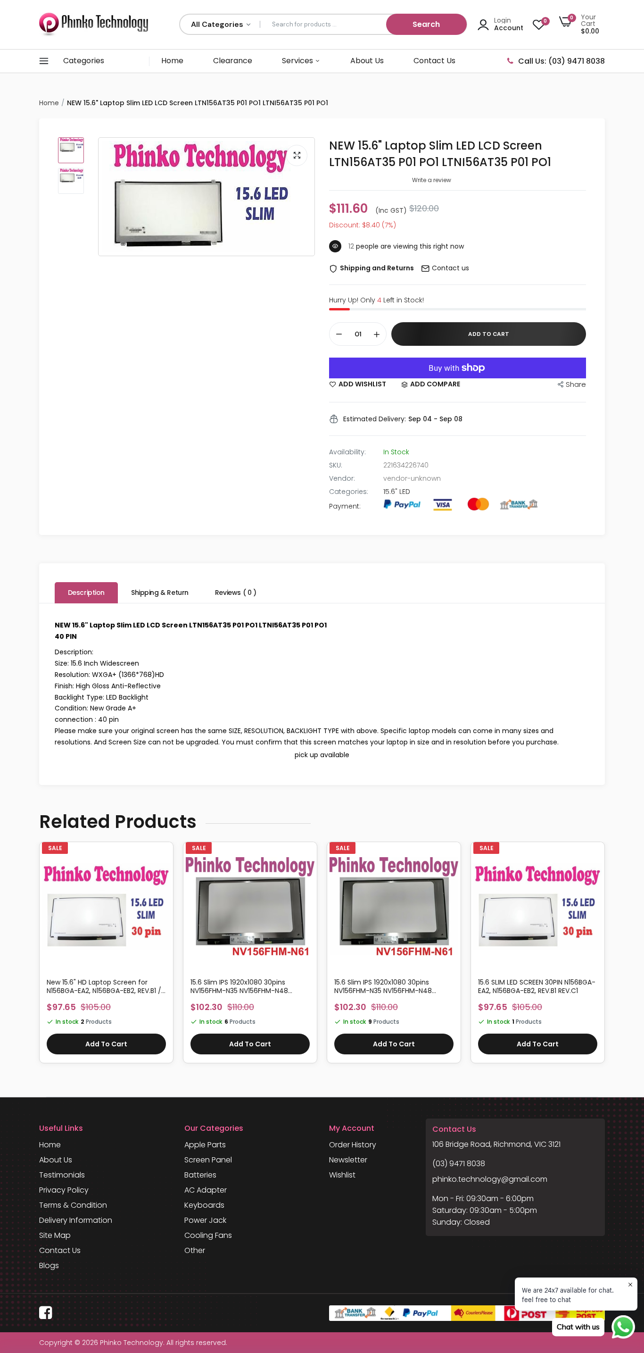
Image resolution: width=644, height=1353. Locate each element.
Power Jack (205, 1220)
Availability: (347, 452)
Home (172, 60)
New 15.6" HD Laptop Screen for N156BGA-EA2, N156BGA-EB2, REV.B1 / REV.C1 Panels (104, 986)
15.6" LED (396, 491)
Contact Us (434, 60)
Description (86, 592)
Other (194, 1250)
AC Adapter (205, 1190)
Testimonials (62, 1174)
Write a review (431, 180)
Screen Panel (208, 1159)
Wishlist (342, 1174)
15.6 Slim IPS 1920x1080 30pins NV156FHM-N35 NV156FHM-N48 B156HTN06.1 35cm (383, 986)
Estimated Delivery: (374, 419)
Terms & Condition (73, 1205)
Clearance (232, 60)
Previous (39, 957)
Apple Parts (205, 1144)
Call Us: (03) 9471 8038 (561, 61)
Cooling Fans (208, 1235)
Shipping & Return (160, 592)
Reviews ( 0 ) (235, 592)
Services (298, 60)
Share (576, 384)
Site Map (55, 1235)
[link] (162, 860)
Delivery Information (75, 1220)
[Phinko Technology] (93, 24)
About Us (367, 60)
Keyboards (204, 1205)
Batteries (200, 1174)
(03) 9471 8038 (458, 1163)
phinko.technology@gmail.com (489, 1179)
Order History (352, 1144)
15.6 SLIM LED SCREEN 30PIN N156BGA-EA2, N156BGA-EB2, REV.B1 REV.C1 (536, 986)
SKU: (335, 465)
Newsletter (348, 1159)
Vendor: (342, 478)
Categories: (348, 491)
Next (605, 957)
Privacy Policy (64, 1190)
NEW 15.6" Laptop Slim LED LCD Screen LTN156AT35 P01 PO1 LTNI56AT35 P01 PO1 (440, 154)
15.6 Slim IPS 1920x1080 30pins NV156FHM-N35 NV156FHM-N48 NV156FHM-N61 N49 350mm (239, 986)
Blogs (49, 1265)
